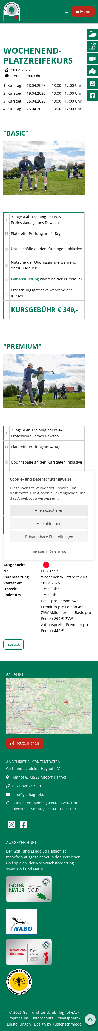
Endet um (12, 594)
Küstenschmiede (67, 1024)
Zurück (14, 644)
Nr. (6, 570)
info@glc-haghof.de (29, 794)
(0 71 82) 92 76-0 (26, 785)
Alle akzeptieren (49, 510)
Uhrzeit (10, 588)
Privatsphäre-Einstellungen (49, 536)
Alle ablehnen (49, 523)
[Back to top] (90, 1019)
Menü (84, 11)
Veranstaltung (16, 576)
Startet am (13, 583)
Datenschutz (42, 1018)
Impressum (18, 1018)
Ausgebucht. (14, 564)
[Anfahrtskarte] (49, 706)
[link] (66, 11)
